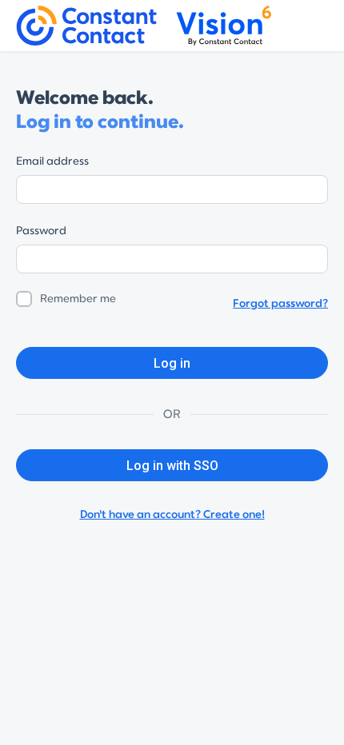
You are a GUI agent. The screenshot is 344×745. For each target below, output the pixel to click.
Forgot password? (280, 303)
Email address (52, 161)
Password (41, 230)
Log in (172, 363)
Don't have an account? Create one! (172, 514)
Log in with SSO (172, 465)
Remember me (78, 298)
